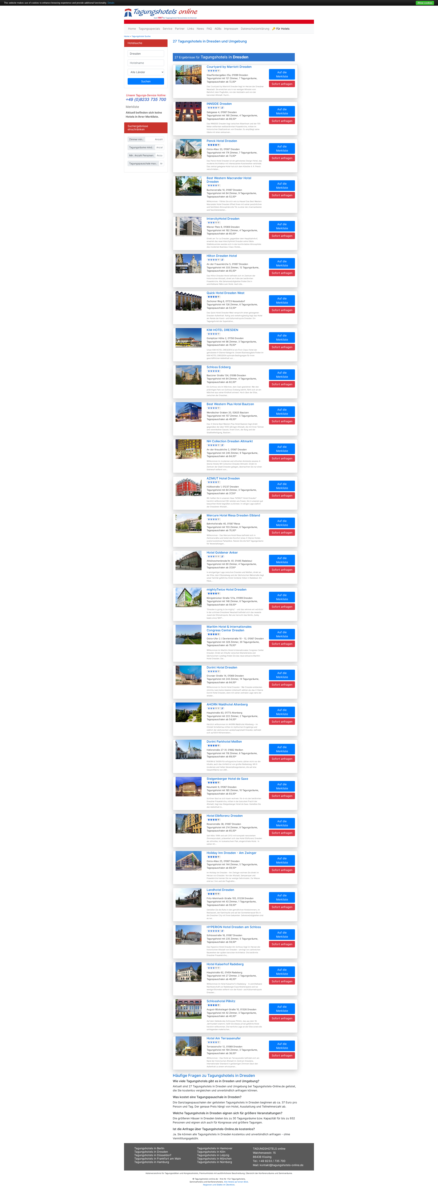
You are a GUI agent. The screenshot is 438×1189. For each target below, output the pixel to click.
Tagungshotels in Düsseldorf (152, 1155)
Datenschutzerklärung (255, 28)
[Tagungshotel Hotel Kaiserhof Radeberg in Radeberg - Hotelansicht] (189, 971)
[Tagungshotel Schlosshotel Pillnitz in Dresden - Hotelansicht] (189, 1009)
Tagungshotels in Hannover (214, 1148)
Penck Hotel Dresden (222, 141)
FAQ (209, 28)
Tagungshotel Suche (141, 36)
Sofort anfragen (282, 84)
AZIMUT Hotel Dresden (223, 478)
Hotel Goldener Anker (222, 552)
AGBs (218, 28)
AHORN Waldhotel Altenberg (227, 704)
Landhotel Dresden (220, 890)
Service (167, 28)
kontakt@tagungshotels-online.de (281, 1165)
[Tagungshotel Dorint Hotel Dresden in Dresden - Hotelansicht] (189, 675)
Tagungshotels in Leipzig (213, 1155)
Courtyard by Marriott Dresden (229, 66)
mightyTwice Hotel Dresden (227, 589)
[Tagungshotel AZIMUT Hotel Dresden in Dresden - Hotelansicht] (189, 486)
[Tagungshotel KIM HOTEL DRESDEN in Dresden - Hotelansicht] (189, 337)
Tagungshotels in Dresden (151, 1151)
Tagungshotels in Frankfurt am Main (157, 1158)
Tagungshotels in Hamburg (151, 1162)
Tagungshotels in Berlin (149, 1148)
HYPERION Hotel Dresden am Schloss (234, 927)
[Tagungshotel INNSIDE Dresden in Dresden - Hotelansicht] (189, 111)
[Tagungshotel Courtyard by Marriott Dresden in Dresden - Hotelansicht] (189, 74)
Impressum (231, 28)
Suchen (146, 81)
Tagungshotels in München (214, 1158)
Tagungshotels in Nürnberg (214, 1162)
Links (190, 28)
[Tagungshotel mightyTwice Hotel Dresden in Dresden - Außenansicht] (189, 597)
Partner (180, 28)
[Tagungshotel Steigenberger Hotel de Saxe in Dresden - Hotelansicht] (189, 786)
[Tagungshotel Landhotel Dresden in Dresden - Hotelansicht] (189, 897)
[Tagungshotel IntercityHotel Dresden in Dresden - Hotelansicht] (189, 226)
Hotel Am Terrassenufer (224, 1038)
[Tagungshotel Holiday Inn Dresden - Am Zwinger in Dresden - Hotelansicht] (189, 860)
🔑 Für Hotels (280, 28)
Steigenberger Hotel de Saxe (227, 778)
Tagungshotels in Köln (211, 1151)
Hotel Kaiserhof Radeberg (225, 964)
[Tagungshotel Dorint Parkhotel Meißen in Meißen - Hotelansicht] (189, 749)
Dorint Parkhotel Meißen (224, 741)
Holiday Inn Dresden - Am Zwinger (231, 853)
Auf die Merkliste (282, 74)
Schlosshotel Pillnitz (221, 1001)
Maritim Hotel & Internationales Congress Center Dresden (229, 628)
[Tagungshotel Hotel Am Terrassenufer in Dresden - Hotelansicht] (189, 1046)
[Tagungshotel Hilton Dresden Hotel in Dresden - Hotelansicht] (189, 263)
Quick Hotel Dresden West (225, 293)
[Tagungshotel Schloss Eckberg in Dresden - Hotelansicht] (189, 374)
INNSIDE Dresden (219, 103)
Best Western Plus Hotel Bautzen (230, 404)
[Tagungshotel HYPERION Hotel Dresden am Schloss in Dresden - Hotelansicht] (189, 934)
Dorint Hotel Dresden (222, 667)
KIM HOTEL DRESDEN (222, 330)
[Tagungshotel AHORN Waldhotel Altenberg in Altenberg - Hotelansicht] (189, 712)
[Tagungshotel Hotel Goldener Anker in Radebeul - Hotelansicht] (189, 560)
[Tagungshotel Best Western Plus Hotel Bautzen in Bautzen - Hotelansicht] (189, 412)
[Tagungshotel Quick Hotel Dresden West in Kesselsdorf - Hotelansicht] (189, 300)
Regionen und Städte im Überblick (219, 1185)
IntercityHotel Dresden (223, 218)
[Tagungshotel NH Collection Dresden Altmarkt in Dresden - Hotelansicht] (189, 448)
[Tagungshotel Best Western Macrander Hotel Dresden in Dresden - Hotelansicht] (189, 185)
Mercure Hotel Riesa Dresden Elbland (233, 515)
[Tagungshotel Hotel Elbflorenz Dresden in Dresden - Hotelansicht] (189, 823)
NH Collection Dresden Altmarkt (230, 441)
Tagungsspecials (149, 28)
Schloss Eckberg (219, 367)
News (200, 28)
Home (132, 28)
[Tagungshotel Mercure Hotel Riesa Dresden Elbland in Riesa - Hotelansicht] (189, 523)
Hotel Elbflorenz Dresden (225, 815)
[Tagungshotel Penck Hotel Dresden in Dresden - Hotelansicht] (189, 148)
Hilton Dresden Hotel (222, 256)
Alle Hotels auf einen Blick (236, 1182)
